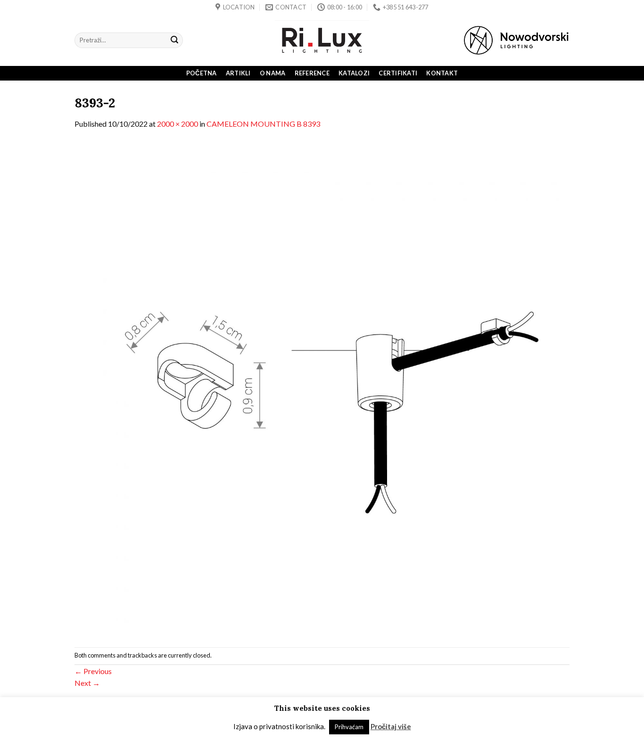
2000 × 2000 (177, 123)
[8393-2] (322, 387)
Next (87, 682)
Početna (201, 73)
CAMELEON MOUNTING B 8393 (263, 123)
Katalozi (354, 73)
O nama (273, 73)
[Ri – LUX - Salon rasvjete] (322, 40)
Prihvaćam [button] (349, 727)
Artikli (238, 73)
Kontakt (442, 73)
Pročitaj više (391, 726)
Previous (93, 671)
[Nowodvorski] (516, 40)
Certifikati (398, 73)
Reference (312, 73)
